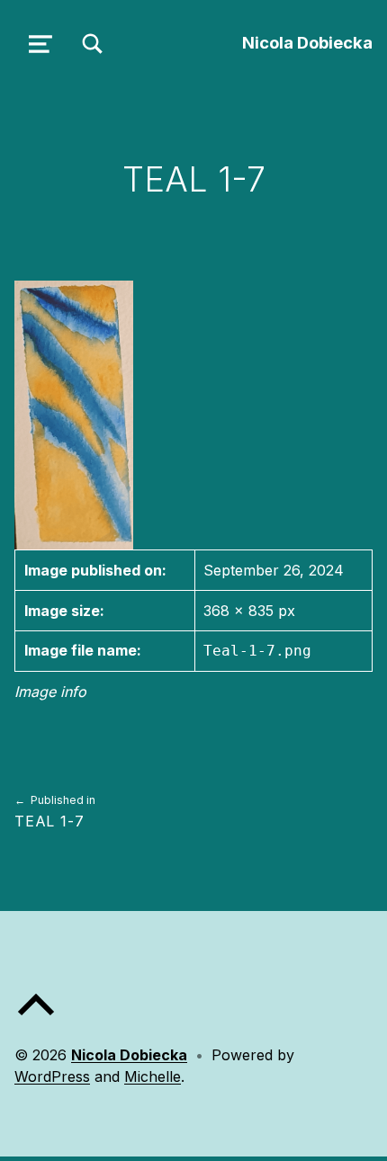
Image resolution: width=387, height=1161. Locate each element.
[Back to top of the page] (36, 1019)
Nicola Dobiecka (307, 42)
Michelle (152, 1076)
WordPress (52, 1076)
